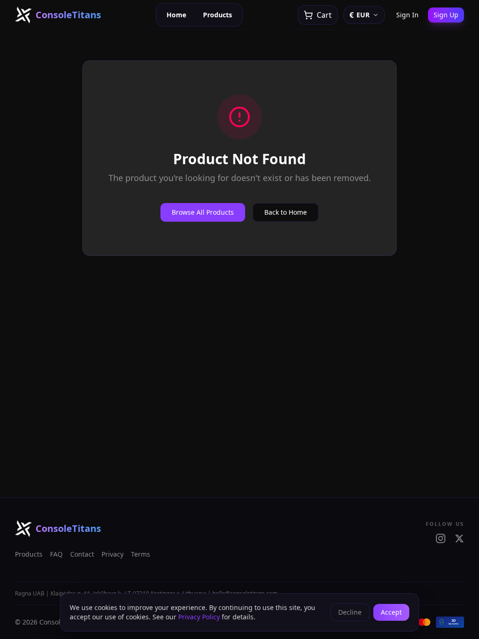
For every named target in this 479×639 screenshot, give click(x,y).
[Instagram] (440, 538)
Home (176, 14)
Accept (391, 612)
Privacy (112, 554)
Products (217, 14)
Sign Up (446, 14)
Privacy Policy (199, 616)
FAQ (56, 554)
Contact (82, 554)
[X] (459, 538)
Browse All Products (203, 212)
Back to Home (285, 212)
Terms (140, 554)
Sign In (407, 14)
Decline (350, 612)
